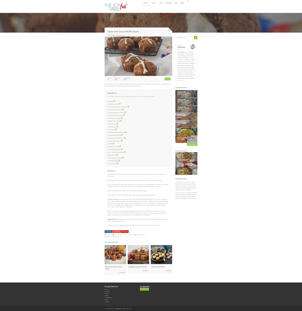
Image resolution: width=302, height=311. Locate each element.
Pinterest (125, 231)
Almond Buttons (158, 267)
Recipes (146, 3)
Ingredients (169, 3)
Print (168, 79)
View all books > (192, 144)
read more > (180, 80)
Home (115, 234)
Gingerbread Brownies (137, 267)
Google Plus (117, 231)
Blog (176, 3)
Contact (182, 3)
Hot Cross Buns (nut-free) (113, 268)
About (153, 3)
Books (161, 3)
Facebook (109, 231)
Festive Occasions (127, 234)
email (178, 49)
